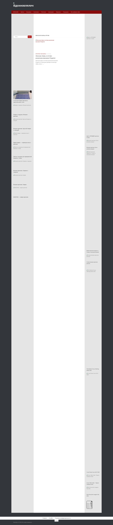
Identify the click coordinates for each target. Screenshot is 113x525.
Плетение (43, 12)
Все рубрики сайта (75, 12)
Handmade (36, 12)
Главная (45, 518)
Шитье (22, 12)
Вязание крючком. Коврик (19, 184)
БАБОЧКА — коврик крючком (20, 197)
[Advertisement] (59, 24)
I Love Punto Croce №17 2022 (93, 472)
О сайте (51, 518)
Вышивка (28, 12)
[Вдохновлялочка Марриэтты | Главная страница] (23, 5)
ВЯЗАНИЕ (15, 12)
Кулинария (51, 12)
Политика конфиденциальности (62, 518)
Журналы (58, 12)
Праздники (65, 12)
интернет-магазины (41, 53)
